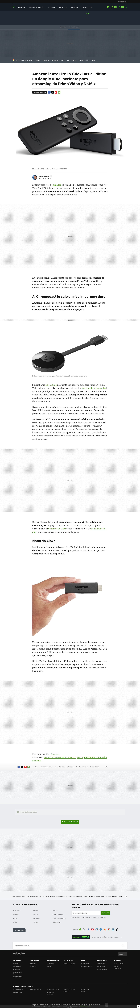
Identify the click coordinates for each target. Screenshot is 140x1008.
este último (51, 384)
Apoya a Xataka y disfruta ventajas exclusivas (105, 937)
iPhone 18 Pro (100, 896)
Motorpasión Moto (86, 966)
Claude (70, 896)
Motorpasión (84, 963)
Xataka (15, 963)
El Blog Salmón (118, 963)
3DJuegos (33, 963)
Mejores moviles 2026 (34, 896)
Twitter (126, 7)
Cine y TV (52, 767)
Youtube (122, 7)
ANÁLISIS (21, 7)
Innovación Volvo (74, 27)
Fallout (37, 60)
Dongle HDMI (72, 767)
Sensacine (50, 963)
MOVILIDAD (63, 7)
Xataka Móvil (17, 966)
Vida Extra (33, 966)
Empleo (35, 922)
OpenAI (74, 60)
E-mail (59, 92)
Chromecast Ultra (57, 528)
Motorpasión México (84, 990)
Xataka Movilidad (58, 914)
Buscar (123, 946)
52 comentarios (40, 92)
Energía (35, 914)
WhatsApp (108, 7)
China (30, 60)
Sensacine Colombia (50, 993)
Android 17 (61, 896)
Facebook (49, 92)
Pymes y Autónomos (117, 967)
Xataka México (18, 989)
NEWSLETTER (87, 7)
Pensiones (46, 60)
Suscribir (105, 913)
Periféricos (43, 767)
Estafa (81, 60)
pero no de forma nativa (94, 388)
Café (62, 60)
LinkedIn (112, 929)
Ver (71, 822)
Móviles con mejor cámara (84, 896)
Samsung (36, 918)
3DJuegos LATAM (35, 989)
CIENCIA (51, 7)
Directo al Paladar (69, 963)
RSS (104, 929)
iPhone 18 (55, 60)
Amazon (57, 184)
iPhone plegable (50, 896)
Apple (15, 918)
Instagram (119, 7)
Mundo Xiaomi (17, 977)
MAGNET (74, 7)
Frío (87, 60)
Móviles (15, 914)
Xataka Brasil (17, 992)
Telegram (115, 7)
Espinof (49, 966)
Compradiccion (102, 969)
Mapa (93, 60)
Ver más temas (19, 930)
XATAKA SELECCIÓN (36, 7)
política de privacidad (99, 917)
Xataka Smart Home (17, 973)
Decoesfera (101, 966)
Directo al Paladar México (69, 990)
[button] (45, 176)
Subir (121, 954)
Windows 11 (56, 922)
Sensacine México (53, 989)
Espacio (55, 910)
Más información (85, 1006)
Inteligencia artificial (59, 918)
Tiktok (112, 7)
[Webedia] (122, 1)
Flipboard (56, 92)
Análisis (35, 910)
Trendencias (101, 963)
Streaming (16, 910)
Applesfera (16, 969)
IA (68, 60)
